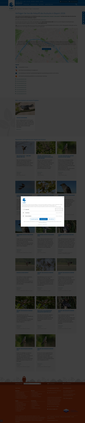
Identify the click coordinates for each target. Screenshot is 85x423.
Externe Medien (28, 216)
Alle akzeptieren (43, 219)
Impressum (40, 224)
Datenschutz (45, 224)
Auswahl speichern (34, 219)
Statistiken (27, 212)
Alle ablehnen (51, 219)
